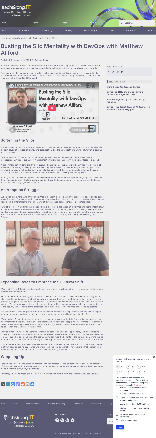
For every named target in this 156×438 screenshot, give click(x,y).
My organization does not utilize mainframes (132, 415)
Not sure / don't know (128, 421)
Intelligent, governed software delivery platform (135, 409)
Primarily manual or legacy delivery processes (133, 388)
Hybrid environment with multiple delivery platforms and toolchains (136, 399)
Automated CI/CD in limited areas (133, 394)
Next (120, 427)
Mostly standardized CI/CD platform (134, 404)
